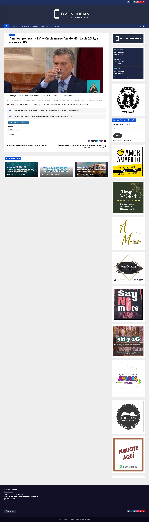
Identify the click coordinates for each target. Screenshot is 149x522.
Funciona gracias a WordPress (66, 519)
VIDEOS (35, 26)
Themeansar (87, 519)
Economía (12, 35)
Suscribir (117, 135)
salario (31, 116)
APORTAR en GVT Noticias (18, 123)
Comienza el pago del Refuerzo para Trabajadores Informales (56, 170)
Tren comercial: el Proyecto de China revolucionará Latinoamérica (91, 171)
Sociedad (50, 167)
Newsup (80, 519)
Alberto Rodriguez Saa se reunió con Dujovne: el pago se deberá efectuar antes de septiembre (81, 146)
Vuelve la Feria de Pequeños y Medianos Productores (20, 170)
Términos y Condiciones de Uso (13, 494)
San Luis (15, 167)
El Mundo (85, 167)
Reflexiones (25, 26)
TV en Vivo (44, 26)
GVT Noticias (21, 174)
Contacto (55, 26)
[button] (140, 26)
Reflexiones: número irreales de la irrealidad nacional (28, 145)
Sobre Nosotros (8, 492)
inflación (67, 110)
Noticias (14, 26)
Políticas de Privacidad (10, 489)
